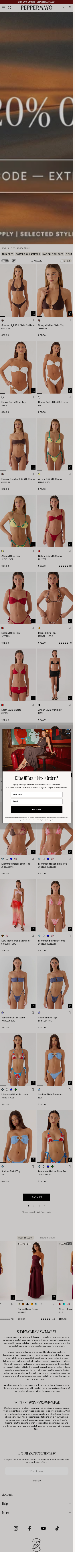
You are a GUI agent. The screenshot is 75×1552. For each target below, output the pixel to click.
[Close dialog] (68, 731)
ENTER (36, 809)
